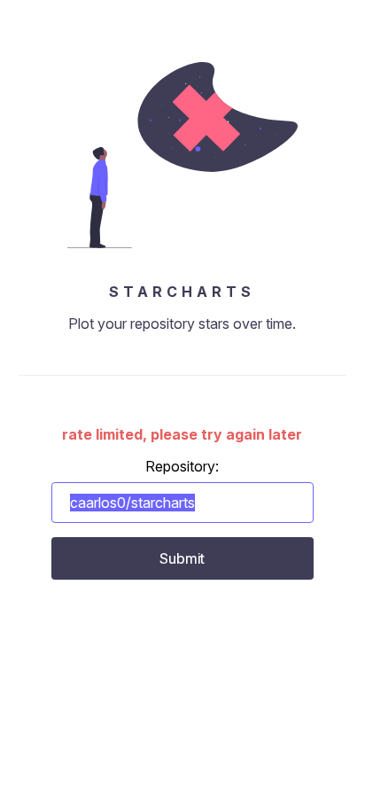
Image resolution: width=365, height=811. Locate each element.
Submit (182, 558)
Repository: (182, 466)
